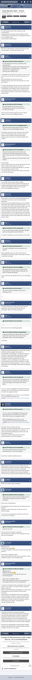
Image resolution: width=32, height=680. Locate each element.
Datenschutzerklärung (19, 677)
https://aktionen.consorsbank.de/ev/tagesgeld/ (17, 398)
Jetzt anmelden (16, 661)
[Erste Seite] (2, 22)
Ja (2, 296)
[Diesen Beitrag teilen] (29, 28)
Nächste (26, 22)
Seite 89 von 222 (16, 22)
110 (30, 665)
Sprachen (10, 677)
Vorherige (6, 22)
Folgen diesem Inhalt (14, 665)
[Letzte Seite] (30, 22)
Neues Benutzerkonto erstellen (16, 652)
